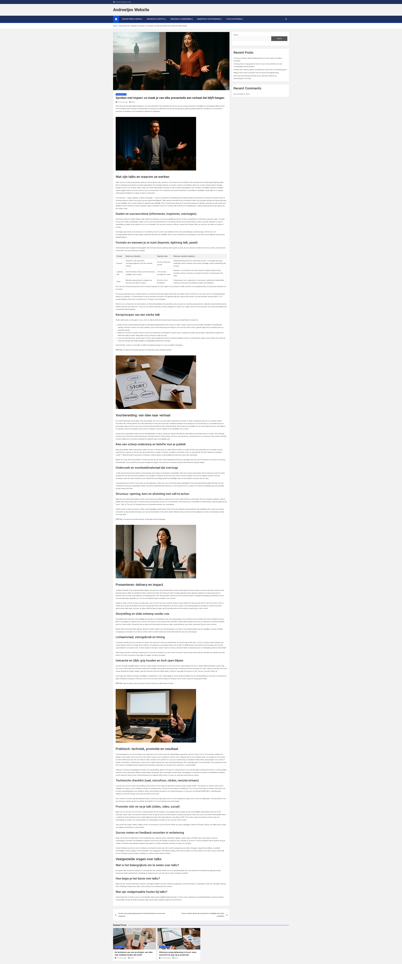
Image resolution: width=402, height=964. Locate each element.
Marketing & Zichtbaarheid (208, 19)
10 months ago (123, 102)
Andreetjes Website (131, 9)
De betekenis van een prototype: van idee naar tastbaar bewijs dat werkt (134, 953)
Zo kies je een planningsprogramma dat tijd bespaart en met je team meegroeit (141, 914)
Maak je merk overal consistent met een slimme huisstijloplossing (256, 73)
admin (133, 102)
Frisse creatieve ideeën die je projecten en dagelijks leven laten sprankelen (202, 914)
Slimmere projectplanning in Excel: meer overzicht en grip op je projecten (177, 953)
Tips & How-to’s (121, 94)
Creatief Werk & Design (131, 19)
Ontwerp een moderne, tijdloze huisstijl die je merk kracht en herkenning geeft (260, 70)
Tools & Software (233, 19)
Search (236, 35)
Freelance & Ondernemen (180, 19)
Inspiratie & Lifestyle (155, 19)
